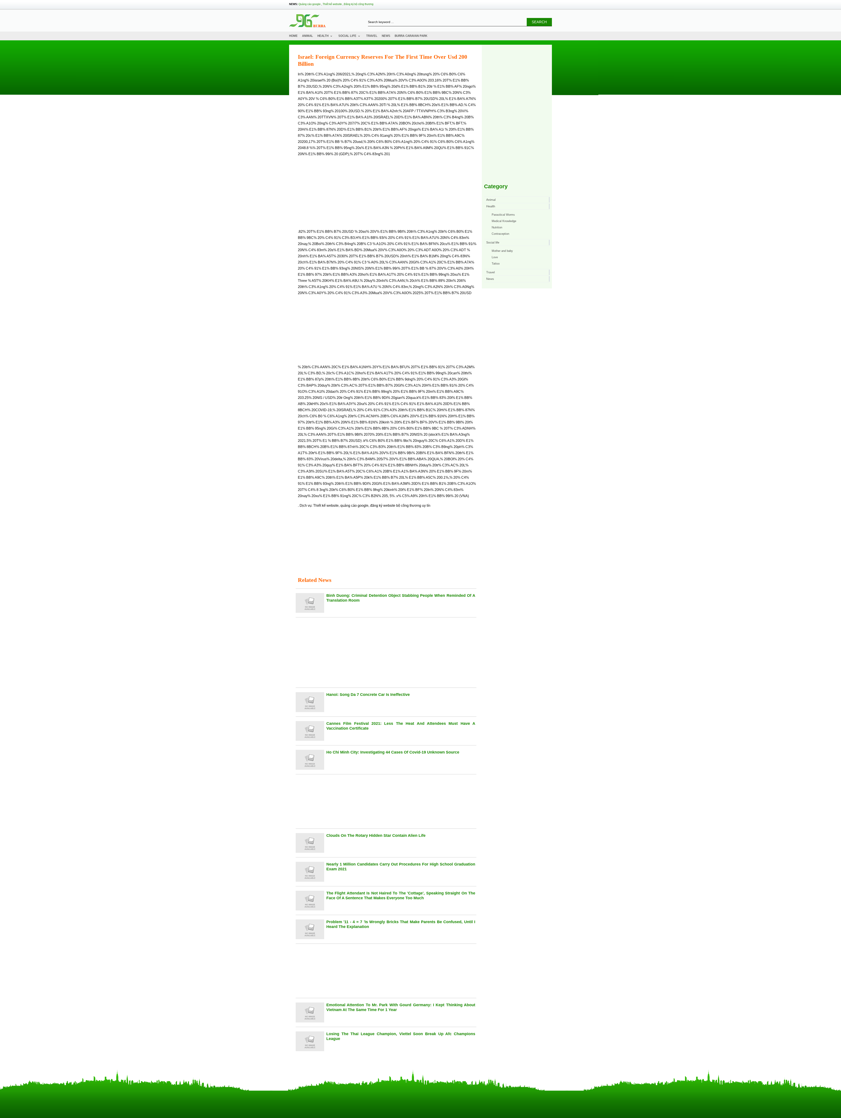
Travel (371, 35)
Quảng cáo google (310, 4)
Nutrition (497, 227)
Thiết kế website (332, 4)
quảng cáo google (354, 505)
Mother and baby (502, 250)
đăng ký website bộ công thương (395, 505)
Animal (307, 35)
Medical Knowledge (504, 221)
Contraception (500, 233)
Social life (347, 35)
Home (293, 35)
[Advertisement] (387, 194)
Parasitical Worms (503, 214)
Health (323, 35)
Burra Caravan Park (411, 35)
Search (539, 22)
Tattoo (496, 263)
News (386, 35)
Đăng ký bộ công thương (358, 4)
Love (495, 257)
